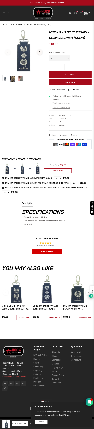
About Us (56, 352)
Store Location (76, 352)
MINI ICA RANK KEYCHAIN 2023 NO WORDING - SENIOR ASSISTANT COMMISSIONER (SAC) (46, 187)
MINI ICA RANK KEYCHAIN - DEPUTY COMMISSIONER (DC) (15, 307)
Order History (76, 356)
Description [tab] (27, 203)
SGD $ (46, 401)
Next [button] (39, 52)
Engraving (37, 370)
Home (5, 25)
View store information (61, 107)
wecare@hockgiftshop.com (14, 377)
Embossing (38, 374)
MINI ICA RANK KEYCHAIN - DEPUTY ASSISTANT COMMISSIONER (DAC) (75, 307)
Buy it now (70, 82)
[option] (23, 50)
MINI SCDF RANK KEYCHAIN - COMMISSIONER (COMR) (46, 307)
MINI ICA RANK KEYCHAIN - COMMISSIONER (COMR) (29, 178)
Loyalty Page (57, 367)
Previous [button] (8, 52)
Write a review (47, 252)
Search (36, 363)
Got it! (41, 422)
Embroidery (38, 367)
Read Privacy (64, 415)
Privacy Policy (58, 375)
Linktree (55, 364)
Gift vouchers (39, 385)
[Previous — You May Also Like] (5, 292)
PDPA (54, 371)
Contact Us (56, 360)
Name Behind (17, 424)
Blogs (54, 356)
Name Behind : (57, 52)
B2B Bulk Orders (40, 355)
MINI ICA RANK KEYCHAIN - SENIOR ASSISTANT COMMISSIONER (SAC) (37, 183)
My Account (75, 360)
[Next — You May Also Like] (88, 292)
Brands (36, 359)
